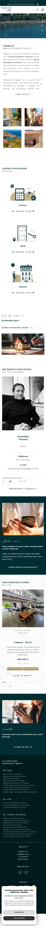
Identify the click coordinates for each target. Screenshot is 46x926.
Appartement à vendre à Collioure (14, 774)
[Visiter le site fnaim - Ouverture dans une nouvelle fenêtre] (33, 884)
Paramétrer (19, 912)
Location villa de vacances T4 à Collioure (17, 834)
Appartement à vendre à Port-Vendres (16, 780)
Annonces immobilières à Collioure (15, 800)
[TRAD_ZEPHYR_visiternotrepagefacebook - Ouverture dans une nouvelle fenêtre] (20, 870)
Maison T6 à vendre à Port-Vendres (15, 825)
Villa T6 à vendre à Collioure (12, 822)
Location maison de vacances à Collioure (17, 785)
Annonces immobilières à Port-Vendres (16, 802)
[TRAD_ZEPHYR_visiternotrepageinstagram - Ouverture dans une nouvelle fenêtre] (26, 870)
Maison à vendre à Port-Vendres (14, 778)
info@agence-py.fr (23, 852)
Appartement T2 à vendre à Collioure (15, 818)
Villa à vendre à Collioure (11, 776)
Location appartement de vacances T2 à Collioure (20, 829)
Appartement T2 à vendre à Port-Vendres (17, 827)
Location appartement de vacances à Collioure (19, 783)
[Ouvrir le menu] (42, 9)
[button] (10, 481)
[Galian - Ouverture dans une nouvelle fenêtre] (18, 884)
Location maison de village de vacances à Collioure (20, 789)
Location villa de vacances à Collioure (15, 787)
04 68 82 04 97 (23, 849)
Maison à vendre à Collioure (12, 771)
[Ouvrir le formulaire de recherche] (37, 10)
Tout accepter (19, 918)
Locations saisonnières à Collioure (14, 805)
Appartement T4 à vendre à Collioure (15, 820)
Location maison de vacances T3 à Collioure (18, 831)
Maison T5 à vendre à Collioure (13, 816)
